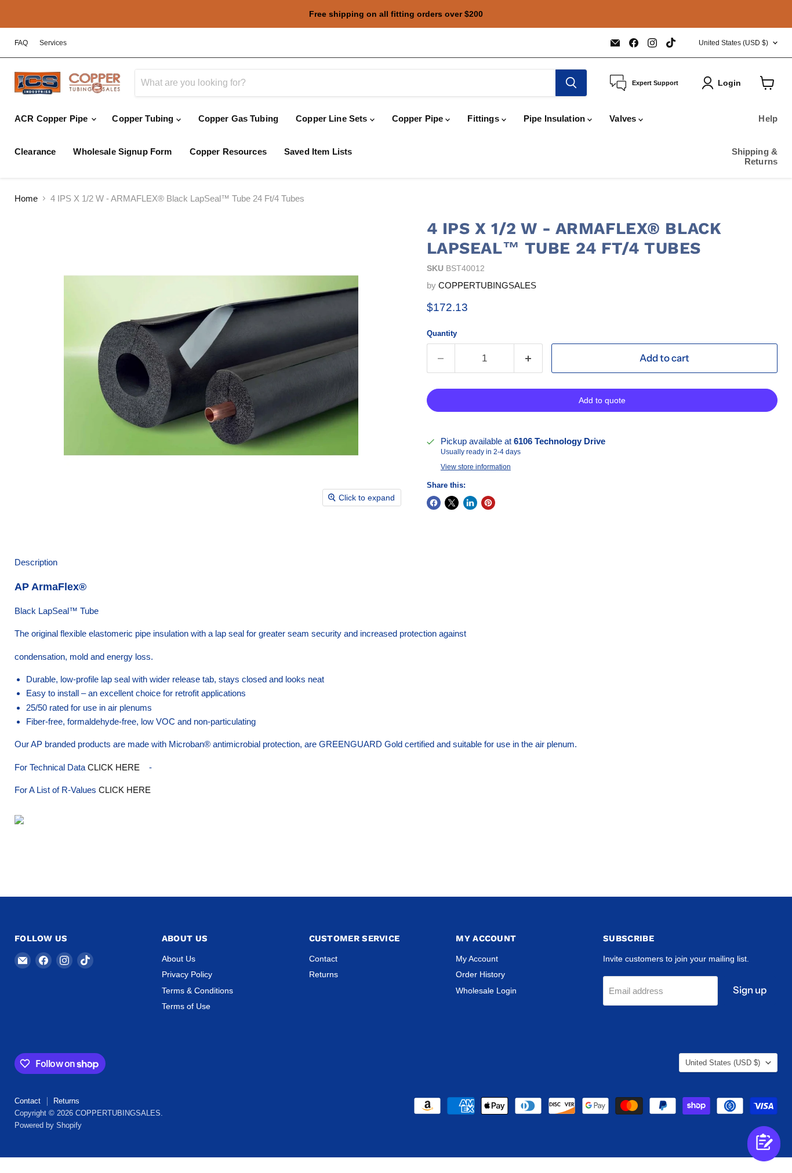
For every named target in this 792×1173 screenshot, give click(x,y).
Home (26, 198)
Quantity (442, 333)
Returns (323, 974)
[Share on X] (452, 503)
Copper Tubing (144, 118)
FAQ (21, 43)
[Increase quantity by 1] (528, 358)
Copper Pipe (419, 118)
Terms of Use (186, 1006)
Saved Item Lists (318, 151)
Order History (480, 974)
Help (768, 118)
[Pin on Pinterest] (488, 503)
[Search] (571, 83)
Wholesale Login (486, 990)
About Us (178, 958)
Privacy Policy (187, 974)
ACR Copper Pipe (52, 118)
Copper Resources (228, 151)
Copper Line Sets (333, 118)
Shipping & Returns (755, 156)
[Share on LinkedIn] (470, 503)
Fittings (484, 118)
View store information (476, 467)
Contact (323, 958)
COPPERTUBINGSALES (487, 285)
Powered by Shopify (48, 1125)
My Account (477, 958)
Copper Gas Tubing (238, 118)
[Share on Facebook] (434, 503)
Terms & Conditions (197, 990)
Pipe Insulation (555, 118)
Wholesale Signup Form (122, 151)
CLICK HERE (114, 767)
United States (733, 43)
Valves (623, 118)
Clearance (35, 151)
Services (53, 43)
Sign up (749, 990)
